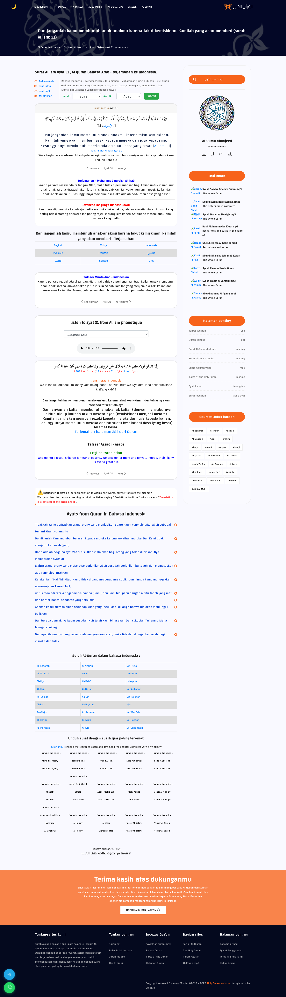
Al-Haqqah (133, 720)
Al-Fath (41, 704)
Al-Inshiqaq (43, 727)
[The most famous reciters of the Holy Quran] (230, 154)
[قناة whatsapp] (9, 987)
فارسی (151, 253)
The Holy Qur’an (192, 950)
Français (103, 253)
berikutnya (122, 302)
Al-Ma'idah (43, 673)
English (58, 245)
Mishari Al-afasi (106, 831)
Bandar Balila (78, 769)
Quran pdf (114, 944)
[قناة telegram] (9, 974)
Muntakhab (45, 96)
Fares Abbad (134, 800)
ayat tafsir (45, 86)
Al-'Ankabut (134, 689)
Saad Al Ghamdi (134, 769)
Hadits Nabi (116, 963)
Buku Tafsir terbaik (120, 950)
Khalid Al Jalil (106, 769)
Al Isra (159, 146)
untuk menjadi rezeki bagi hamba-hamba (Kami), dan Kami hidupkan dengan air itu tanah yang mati (103, 593)
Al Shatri (50, 800)
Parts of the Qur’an (157, 956)
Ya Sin (85, 696)
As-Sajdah (42, 696)
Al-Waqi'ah (133, 712)
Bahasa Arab (46, 81)
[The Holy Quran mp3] (204, 154)
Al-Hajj (41, 689)
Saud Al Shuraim (162, 769)
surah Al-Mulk (199, 489)
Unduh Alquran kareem (141, 910)
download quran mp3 (158, 944)
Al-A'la (85, 727)
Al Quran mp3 (115, 7)
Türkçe (103, 245)
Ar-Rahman (88, 712)
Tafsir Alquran (191, 956)
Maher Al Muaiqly (162, 800)
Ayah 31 (108, 168)
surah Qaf (214, 472)
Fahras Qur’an (154, 950)
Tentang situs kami (231, 956)
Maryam (132, 681)
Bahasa (62, 7)
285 (78, 371)
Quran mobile (117, 956)
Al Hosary (78, 831)
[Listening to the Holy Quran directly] (221, 154)
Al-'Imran (87, 666)
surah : (66, 96)
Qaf (129, 704)
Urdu (151, 260)
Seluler (132, 7)
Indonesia (151, 245)
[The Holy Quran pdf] (213, 154)
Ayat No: (108, 96)
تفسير (58, 260)
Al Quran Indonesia (49, 47)
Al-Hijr (40, 681)
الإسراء (108, 126)
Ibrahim (132, 673)
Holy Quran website (218, 983)
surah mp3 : (58, 746)
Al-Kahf (86, 681)
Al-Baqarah (43, 666)
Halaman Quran (155, 963)
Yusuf (85, 673)
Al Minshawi (50, 831)
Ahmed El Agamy (50, 769)
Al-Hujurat (88, 704)
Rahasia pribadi (229, 944)
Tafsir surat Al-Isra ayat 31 (106, 150)
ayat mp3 (44, 91)
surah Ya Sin (198, 464)
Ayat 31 (107, 301)
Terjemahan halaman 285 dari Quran (106, 431)
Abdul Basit (78, 800)
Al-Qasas (87, 689)
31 (112, 371)
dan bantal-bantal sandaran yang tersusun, (65, 600)
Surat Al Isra (74, 47)
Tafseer (79, 7)
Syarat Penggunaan (231, 950)
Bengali (103, 260)
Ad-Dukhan (133, 696)
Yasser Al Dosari (162, 831)
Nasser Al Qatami (134, 831)
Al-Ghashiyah (135, 727)
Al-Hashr (42, 720)
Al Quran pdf (96, 7)
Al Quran (147, 7)
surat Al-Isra (101, 108)
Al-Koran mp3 (191, 963)
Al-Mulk (86, 720)
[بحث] (194, 79)
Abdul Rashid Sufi (106, 800)
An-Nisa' (132, 666)
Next (121, 168)
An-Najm (42, 712)
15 (97, 371)
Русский (58, 253)
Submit (151, 96)
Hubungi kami (41, 7)
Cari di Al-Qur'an (192, 944)
